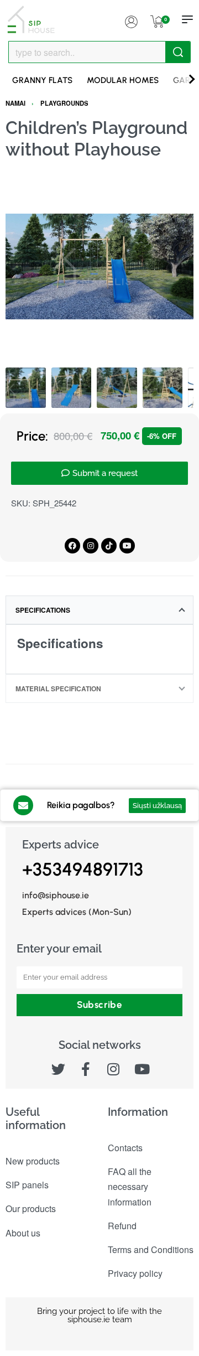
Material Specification (58, 688)
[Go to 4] (163, 388)
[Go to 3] (117, 388)
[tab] (99, 610)
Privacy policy (135, 1273)
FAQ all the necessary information (129, 1186)
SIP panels (27, 1184)
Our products (31, 1208)
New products (33, 1161)
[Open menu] (187, 19)
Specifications (42, 610)
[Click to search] (177, 52)
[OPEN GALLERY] (99, 266)
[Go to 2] (71, 388)
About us (23, 1232)
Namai (15, 103)
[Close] (186, 52)
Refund (122, 1225)
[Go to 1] (26, 388)
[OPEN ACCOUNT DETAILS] (131, 19)
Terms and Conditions (150, 1249)
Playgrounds (64, 103)
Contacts (125, 1147)
